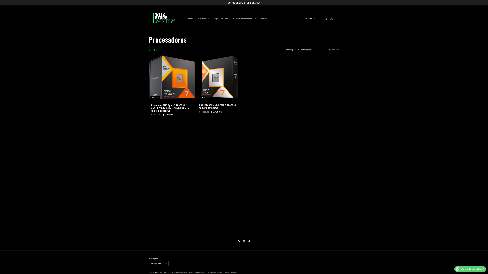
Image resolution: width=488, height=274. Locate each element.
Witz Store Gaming (162, 272)
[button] (188, 18)
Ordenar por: (290, 50)
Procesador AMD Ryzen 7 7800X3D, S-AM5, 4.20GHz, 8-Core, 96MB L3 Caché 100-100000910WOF (170, 108)
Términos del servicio (215, 272)
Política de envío (231, 272)
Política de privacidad (197, 272)
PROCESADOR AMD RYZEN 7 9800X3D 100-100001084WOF (217, 106)
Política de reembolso (179, 272)
